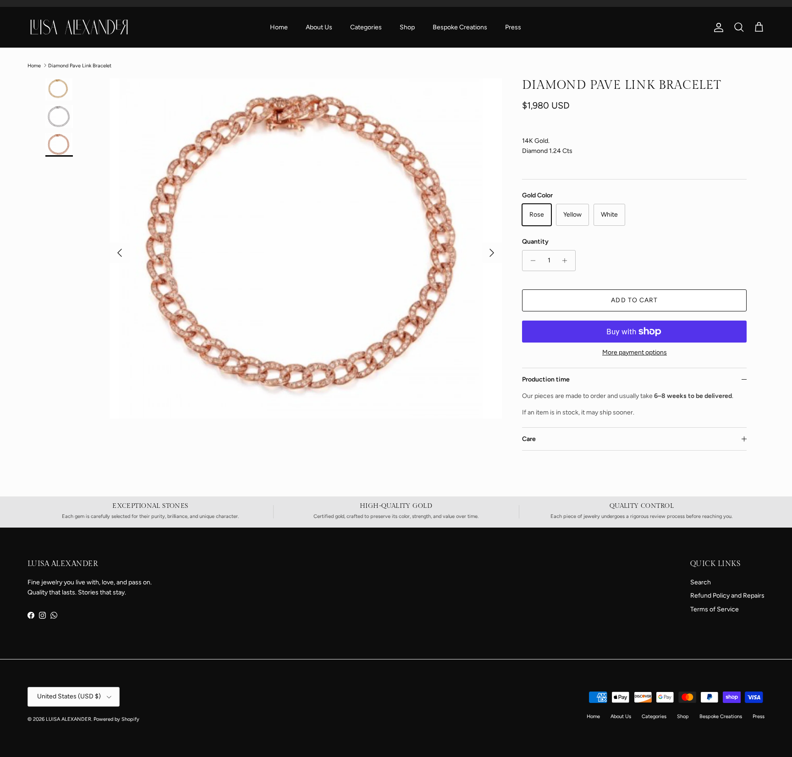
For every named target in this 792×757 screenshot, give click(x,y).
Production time (546, 379)
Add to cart (634, 300)
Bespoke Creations (460, 27)
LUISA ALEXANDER (68, 719)
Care (529, 439)
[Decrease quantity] (530, 261)
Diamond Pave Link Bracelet (79, 65)
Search (700, 582)
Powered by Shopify (116, 719)
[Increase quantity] (567, 261)
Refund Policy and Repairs (727, 595)
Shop (407, 27)
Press (513, 27)
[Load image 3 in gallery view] (305, 248)
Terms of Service (714, 609)
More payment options (634, 352)
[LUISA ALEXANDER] (79, 27)
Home (279, 27)
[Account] (717, 27)
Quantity (535, 241)
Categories (366, 27)
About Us (319, 27)
